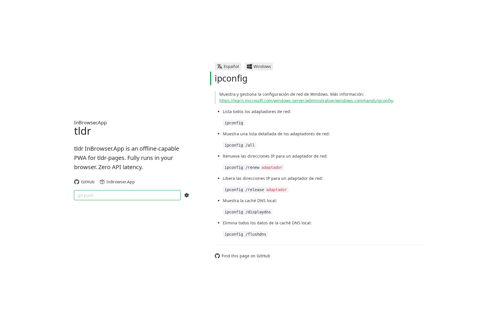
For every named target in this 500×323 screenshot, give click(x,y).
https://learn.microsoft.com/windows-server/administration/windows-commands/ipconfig (306, 100)
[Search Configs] (187, 195)
